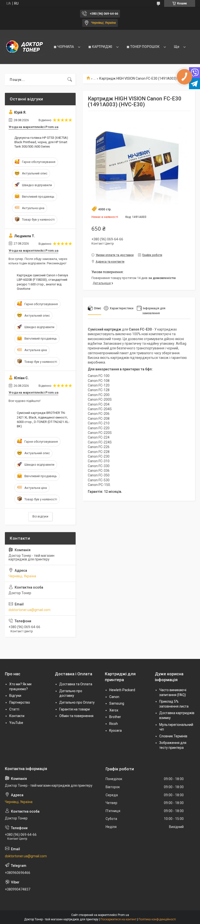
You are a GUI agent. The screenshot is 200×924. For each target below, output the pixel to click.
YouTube (16, 723)
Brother (115, 717)
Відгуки (15, 696)
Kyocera (115, 730)
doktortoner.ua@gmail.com (29, 610)
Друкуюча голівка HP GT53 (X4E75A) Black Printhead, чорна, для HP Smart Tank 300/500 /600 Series (41, 142)
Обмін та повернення (76, 716)
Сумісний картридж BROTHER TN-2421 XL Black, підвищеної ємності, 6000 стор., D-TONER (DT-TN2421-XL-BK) (43, 419)
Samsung (116, 703)
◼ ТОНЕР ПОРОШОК (143, 47)
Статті (14, 709)
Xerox (113, 710)
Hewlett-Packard (122, 690)
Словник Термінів (173, 736)
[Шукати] (70, 80)
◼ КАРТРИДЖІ (100, 47)
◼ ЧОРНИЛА (64, 47)
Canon (114, 697)
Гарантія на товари (74, 709)
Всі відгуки (40, 516)
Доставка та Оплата (75, 684)
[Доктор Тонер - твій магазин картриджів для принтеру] (24, 47)
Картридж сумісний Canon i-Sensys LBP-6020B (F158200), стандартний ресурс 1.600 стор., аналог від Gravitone (42, 281)
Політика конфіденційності (157, 919)
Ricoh (113, 724)
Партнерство (19, 702)
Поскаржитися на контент (118, 919)
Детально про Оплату (77, 702)
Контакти (16, 716)
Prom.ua (123, 915)
